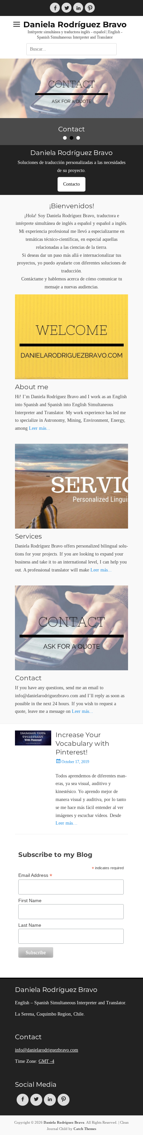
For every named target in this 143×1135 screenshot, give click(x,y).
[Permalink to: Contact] (71, 88)
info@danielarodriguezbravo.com (46, 1050)
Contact (28, 678)
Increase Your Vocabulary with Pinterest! (82, 743)
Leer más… (66, 823)
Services (28, 536)
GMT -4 (46, 1061)
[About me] (71, 336)
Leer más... (39, 428)
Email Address (35, 875)
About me (31, 387)
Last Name (29, 925)
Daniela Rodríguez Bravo (75, 24)
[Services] (71, 486)
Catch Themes (84, 1129)
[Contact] (71, 627)
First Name (30, 900)
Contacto (71, 184)
